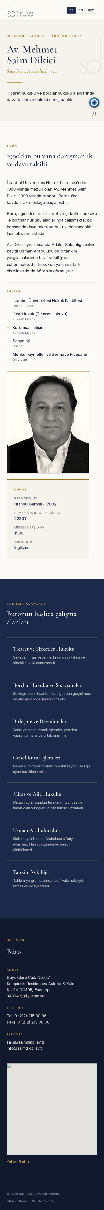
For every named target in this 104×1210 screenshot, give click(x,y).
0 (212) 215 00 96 (30, 1015)
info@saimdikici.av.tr (25, 1048)
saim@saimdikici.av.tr (26, 1042)
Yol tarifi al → (18, 1162)
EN (81, 10)
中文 (91, 10)
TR (71, 10)
